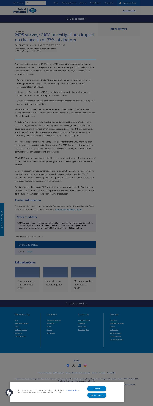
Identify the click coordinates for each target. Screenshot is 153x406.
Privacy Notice (71, 390)
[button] (9, 392)
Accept (96, 389)
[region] (67, 392)
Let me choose (97, 395)
